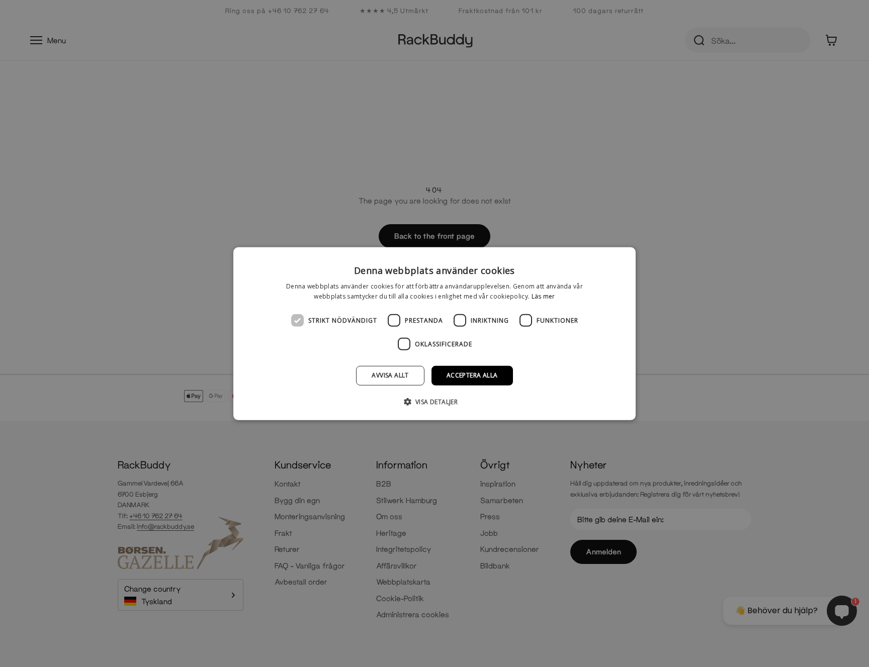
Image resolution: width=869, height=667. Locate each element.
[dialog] (434, 333)
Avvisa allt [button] (390, 375)
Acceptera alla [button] (472, 375)
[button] (434, 402)
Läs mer (543, 296)
